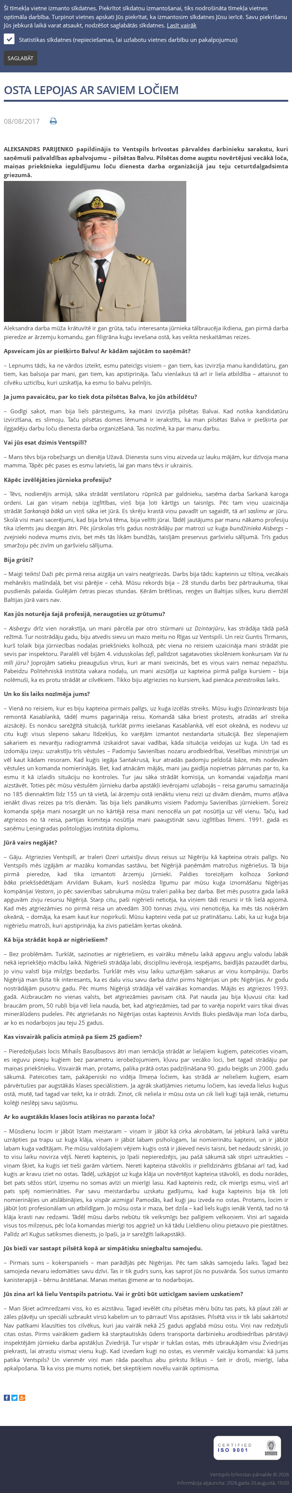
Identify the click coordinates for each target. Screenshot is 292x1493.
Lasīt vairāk (182, 25)
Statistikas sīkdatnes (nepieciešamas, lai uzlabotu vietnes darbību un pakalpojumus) (128, 39)
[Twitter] (14, 1398)
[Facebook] (7, 1398)
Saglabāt (20, 58)
